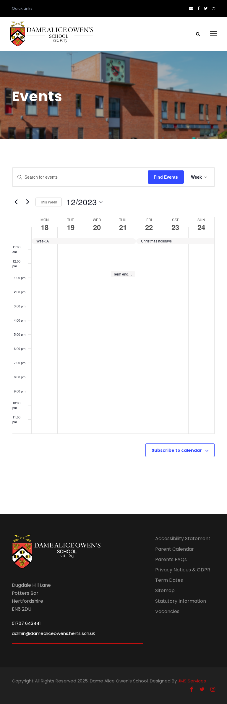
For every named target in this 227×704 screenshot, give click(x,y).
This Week (48, 201)
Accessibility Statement (182, 538)
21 (123, 227)
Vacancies (167, 611)
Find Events (166, 177)
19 (70, 227)
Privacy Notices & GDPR (182, 569)
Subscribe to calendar (177, 450)
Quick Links (22, 8)
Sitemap (165, 590)
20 (97, 227)
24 (201, 227)
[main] (113, 326)
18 (44, 227)
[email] (191, 8)
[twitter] (205, 8)
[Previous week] (16, 202)
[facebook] (198, 8)
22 (149, 227)
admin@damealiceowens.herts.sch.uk (53, 633)
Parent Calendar (174, 549)
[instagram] (213, 8)
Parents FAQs (171, 559)
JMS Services (192, 681)
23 (175, 227)
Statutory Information (180, 601)
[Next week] (27, 202)
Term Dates (169, 580)
